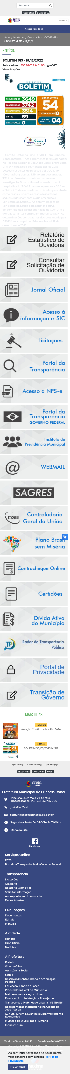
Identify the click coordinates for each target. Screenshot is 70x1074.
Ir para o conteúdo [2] (34, 765)
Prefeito (10, 962)
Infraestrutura (14, 1024)
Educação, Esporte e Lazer (22, 985)
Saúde (9, 974)
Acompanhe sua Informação (23, 896)
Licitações (11, 879)
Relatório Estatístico (18, 887)
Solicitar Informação (18, 891)
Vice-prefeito (13, 966)
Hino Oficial (12, 942)
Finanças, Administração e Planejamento (31, 998)
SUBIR (50, 771)
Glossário (11, 883)
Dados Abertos (14, 900)
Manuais (10, 923)
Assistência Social (16, 970)
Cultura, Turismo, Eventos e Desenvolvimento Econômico (34, 1015)
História (10, 938)
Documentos (13, 915)
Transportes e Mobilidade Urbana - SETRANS (34, 1002)
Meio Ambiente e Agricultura (23, 994)
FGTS (8, 860)
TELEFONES (28, 13)
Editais (9, 919)
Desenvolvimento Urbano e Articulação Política (30, 980)
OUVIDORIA (43, 13)
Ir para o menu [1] (18, 765)
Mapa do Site (19, 829)
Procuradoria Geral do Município (26, 989)
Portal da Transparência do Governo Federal (33, 864)
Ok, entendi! (18, 1066)
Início (6, 37)
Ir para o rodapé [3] (51, 765)
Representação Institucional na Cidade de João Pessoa (32, 1008)
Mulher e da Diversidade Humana (26, 1020)
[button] (50, 5)
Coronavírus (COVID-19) (42, 37)
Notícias (18, 37)
